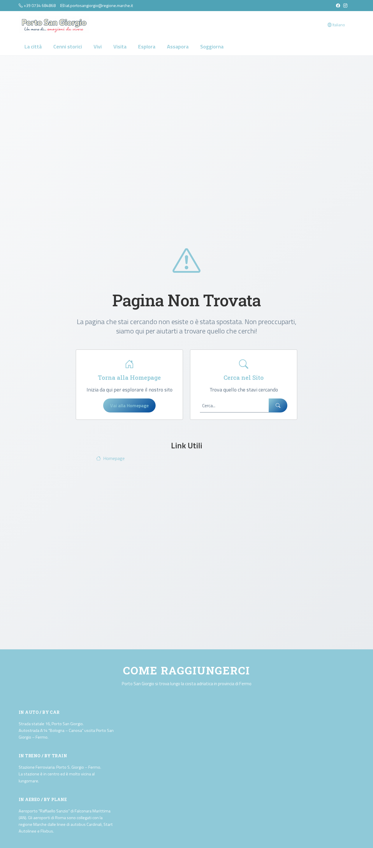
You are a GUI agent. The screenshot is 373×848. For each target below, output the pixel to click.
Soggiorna (212, 46)
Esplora (146, 46)
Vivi (98, 46)
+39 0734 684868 (40, 5)
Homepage (114, 458)
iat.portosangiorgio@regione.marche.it (99, 5)
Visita (119, 46)
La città (33, 46)
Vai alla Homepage (129, 405)
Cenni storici (67, 46)
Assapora (178, 46)
